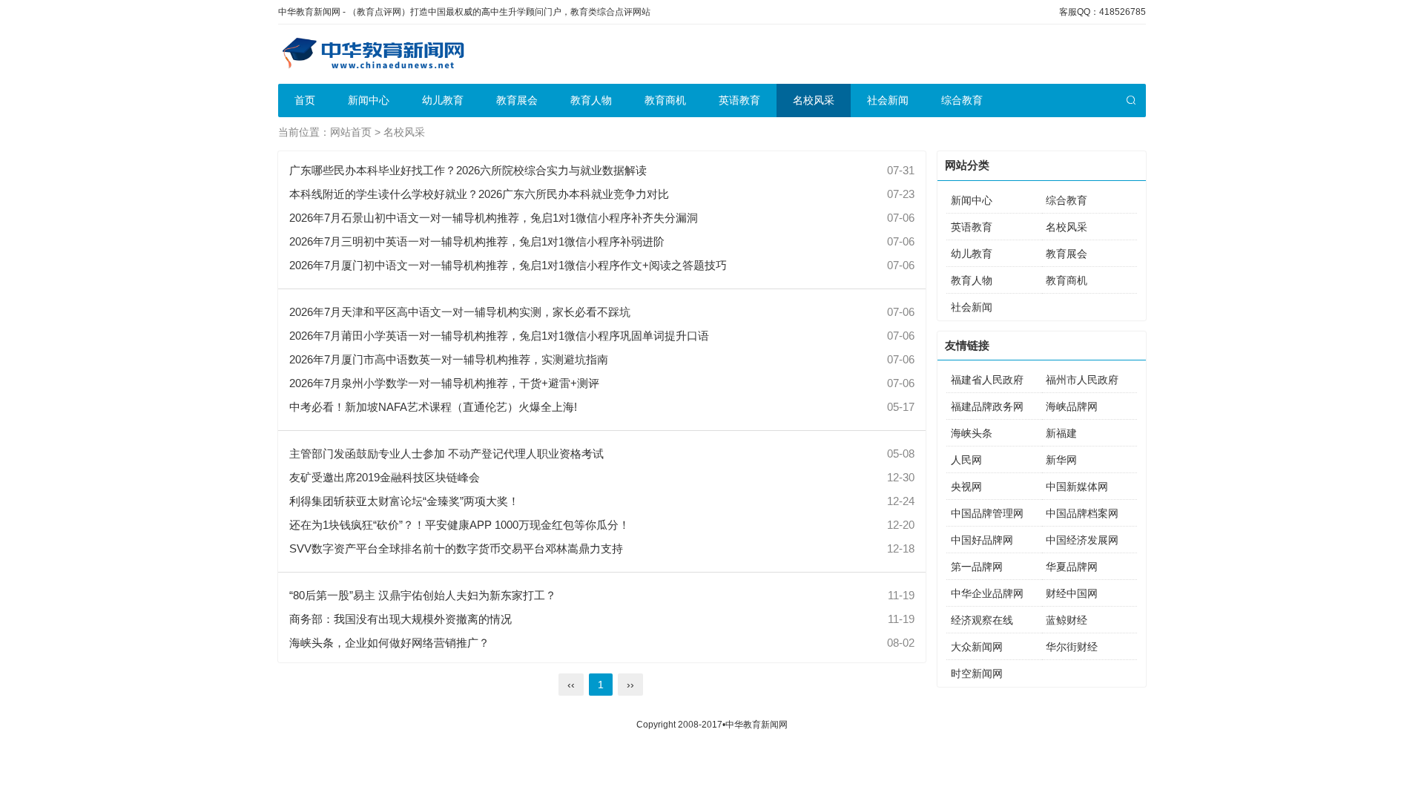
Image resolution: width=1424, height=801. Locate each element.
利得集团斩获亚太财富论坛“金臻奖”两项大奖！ (404, 501)
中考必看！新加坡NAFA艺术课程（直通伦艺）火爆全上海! (433, 406)
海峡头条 (971, 433)
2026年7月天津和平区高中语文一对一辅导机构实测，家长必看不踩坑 (459, 312)
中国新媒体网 (1077, 486)
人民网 (966, 460)
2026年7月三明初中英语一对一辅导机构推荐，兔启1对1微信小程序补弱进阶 (477, 241)
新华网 (1061, 460)
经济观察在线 (982, 620)
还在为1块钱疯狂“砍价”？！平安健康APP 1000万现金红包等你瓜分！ (459, 524)
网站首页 (351, 132)
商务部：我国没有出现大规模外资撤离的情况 (400, 619)
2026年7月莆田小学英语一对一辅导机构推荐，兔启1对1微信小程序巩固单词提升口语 (499, 335)
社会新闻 (888, 100)
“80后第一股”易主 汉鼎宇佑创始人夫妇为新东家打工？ (422, 595)
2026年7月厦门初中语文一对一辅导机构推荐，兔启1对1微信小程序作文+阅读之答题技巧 (508, 265)
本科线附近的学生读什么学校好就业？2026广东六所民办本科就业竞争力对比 (479, 194)
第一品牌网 (977, 567)
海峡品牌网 (1072, 406)
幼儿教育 (443, 100)
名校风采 (813, 100)
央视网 (966, 486)
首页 (304, 100)
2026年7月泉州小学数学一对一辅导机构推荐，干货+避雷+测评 (444, 383)
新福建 (1061, 433)
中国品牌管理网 (987, 513)
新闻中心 (368, 100)
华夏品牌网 (1072, 567)
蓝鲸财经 (1066, 620)
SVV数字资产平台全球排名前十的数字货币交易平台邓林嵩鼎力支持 (456, 548)
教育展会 (517, 100)
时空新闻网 (977, 673)
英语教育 (739, 100)
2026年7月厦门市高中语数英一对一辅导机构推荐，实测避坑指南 (448, 359)
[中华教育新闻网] (372, 54)
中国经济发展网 (1082, 540)
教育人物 (591, 100)
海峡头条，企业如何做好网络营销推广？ (389, 642)
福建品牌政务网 (987, 406)
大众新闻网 (977, 647)
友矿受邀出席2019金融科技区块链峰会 (384, 477)
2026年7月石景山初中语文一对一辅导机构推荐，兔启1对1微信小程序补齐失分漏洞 (493, 217)
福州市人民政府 (1082, 380)
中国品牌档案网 (1082, 513)
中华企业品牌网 (987, 593)
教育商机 (665, 100)
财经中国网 (1072, 593)
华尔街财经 (1072, 647)
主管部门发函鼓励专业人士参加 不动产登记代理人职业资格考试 (446, 453)
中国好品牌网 (982, 540)
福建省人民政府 (987, 380)
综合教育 (962, 100)
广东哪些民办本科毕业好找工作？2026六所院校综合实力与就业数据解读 (468, 170)
